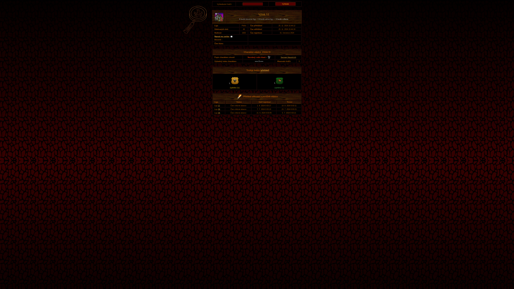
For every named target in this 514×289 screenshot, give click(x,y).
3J (219, 106)
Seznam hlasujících (288, 57)
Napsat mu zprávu (221, 36)
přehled (265, 70)
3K (219, 109)
